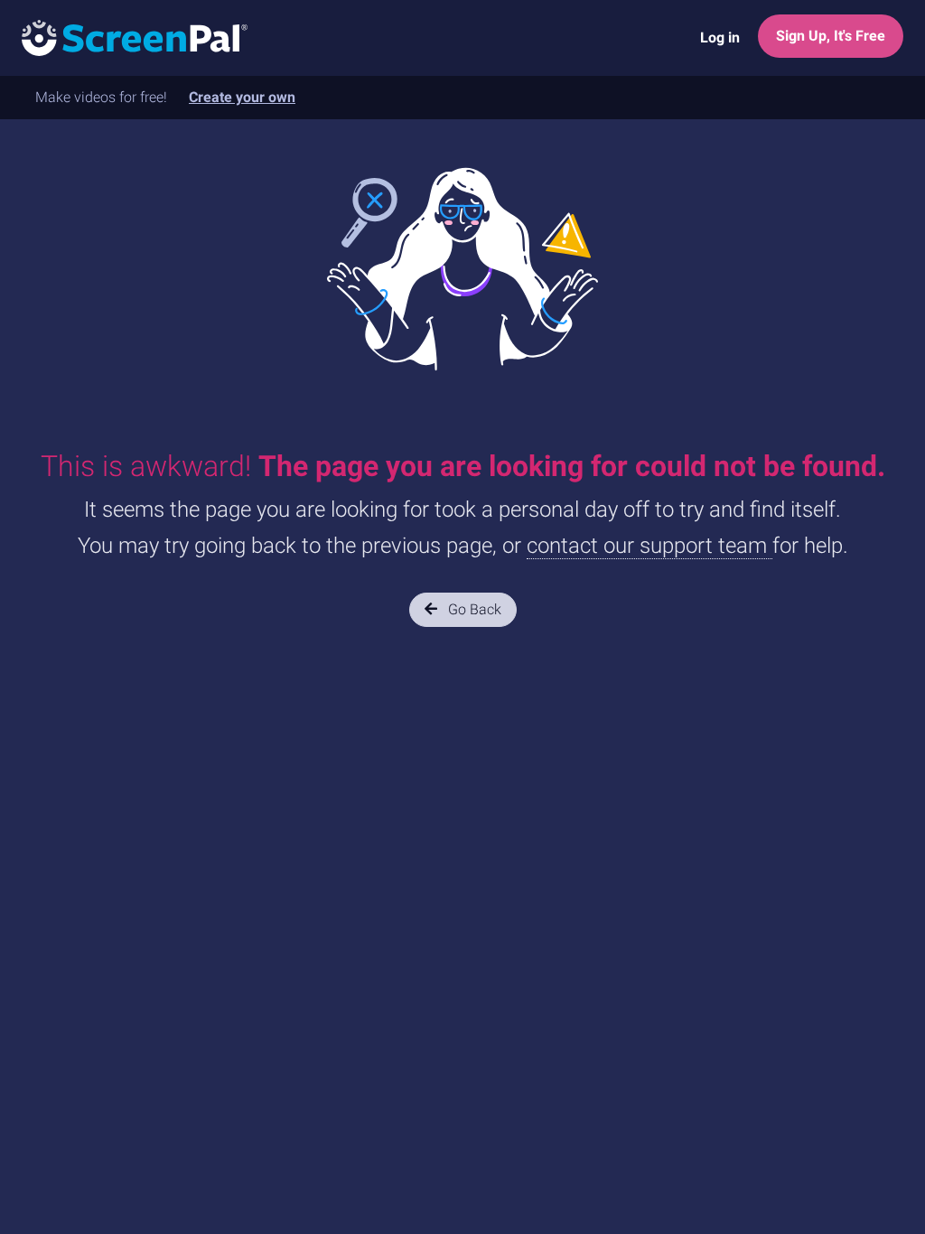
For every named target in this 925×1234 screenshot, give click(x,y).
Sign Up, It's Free (830, 35)
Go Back (472, 609)
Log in (720, 37)
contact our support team (649, 545)
